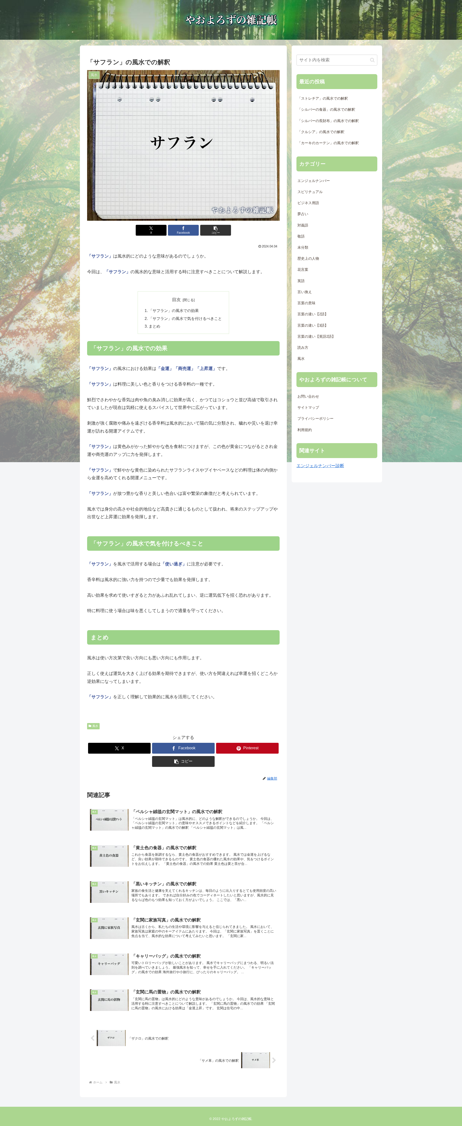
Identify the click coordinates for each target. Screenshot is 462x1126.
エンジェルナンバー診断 (320, 465)
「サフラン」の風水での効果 (174, 310)
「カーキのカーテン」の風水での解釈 (328, 143)
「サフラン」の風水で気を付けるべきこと (185, 318)
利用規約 (304, 430)
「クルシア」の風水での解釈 (320, 132)
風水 (95, 726)
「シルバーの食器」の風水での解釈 (326, 109)
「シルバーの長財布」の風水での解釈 (328, 121)
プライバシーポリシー (315, 419)
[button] (215, 230)
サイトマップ (308, 407)
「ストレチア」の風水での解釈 (322, 98)
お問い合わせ (308, 396)
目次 (176, 299)
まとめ (154, 326)
